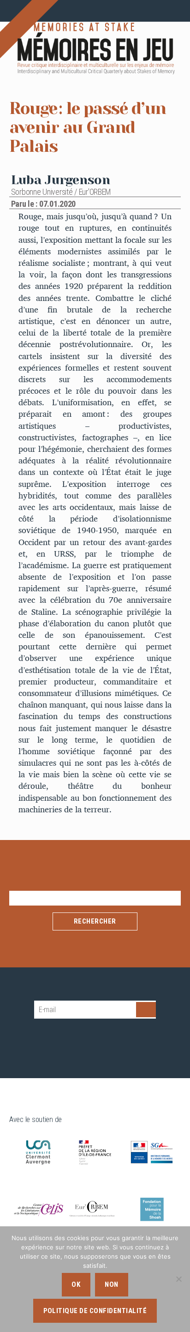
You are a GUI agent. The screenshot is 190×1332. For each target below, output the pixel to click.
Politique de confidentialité (95, 1311)
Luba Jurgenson (60, 180)
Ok (75, 1284)
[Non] (178, 1279)
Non (112, 1284)
